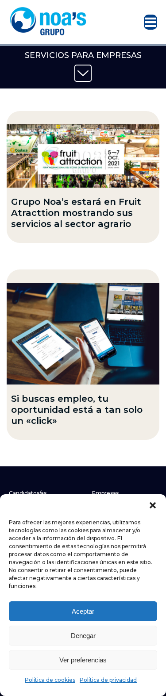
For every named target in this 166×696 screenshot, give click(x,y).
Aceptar (83, 611)
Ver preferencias (83, 660)
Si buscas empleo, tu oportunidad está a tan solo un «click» (77, 409)
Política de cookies (50, 680)
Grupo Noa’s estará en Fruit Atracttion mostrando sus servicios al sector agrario (76, 212)
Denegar (83, 635)
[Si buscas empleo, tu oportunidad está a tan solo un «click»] (83, 334)
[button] (152, 505)
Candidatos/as (27, 493)
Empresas (105, 493)
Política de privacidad (108, 680)
